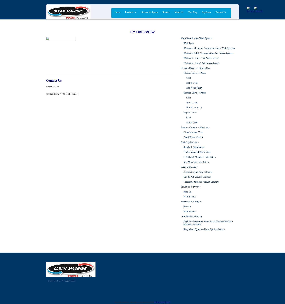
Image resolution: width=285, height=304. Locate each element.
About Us (178, 12)
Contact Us (221, 12)
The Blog (192, 12)
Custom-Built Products (191, 216)
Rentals (166, 12)
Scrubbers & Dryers (190, 186)
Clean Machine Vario (193, 132)
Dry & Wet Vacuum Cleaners (197, 176)
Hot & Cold (191, 82)
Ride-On (187, 191)
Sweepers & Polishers (191, 201)
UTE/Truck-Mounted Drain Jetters (200, 157)
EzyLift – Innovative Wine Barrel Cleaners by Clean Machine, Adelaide (208, 223)
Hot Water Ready (194, 87)
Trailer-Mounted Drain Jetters (197, 152)
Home (117, 12)
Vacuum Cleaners (189, 166)
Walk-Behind (190, 196)
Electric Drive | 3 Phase (195, 92)
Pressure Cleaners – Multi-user (195, 127)
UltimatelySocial (162, 302)
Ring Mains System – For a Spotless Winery (204, 229)
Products (129, 12)
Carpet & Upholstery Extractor (198, 171)
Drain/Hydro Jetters (190, 142)
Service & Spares (150, 12)
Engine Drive (190, 112)
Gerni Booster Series (193, 137)
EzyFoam (206, 12)
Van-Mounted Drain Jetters (196, 161)
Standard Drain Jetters (194, 147)
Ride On (187, 206)
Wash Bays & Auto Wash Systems (196, 38)
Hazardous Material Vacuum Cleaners (201, 181)
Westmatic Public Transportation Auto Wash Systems (208, 53)
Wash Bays (189, 43)
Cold (188, 77)
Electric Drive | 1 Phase (195, 72)
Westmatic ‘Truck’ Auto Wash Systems (202, 62)
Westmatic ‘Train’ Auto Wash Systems (201, 58)
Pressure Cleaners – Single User (195, 67)
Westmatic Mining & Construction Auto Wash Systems (209, 48)
